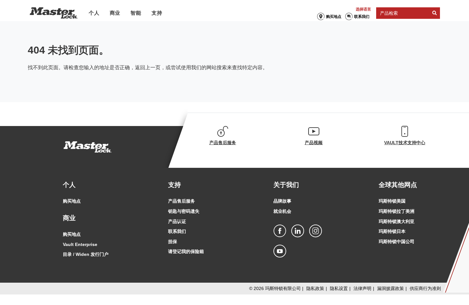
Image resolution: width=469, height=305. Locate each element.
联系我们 (361, 16)
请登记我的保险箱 (186, 251)
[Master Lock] (53, 13)
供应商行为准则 (425, 288)
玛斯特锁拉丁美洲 (396, 211)
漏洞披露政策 (390, 288)
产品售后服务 (181, 201)
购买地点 (333, 16)
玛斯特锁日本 (392, 231)
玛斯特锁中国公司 (396, 241)
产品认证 (177, 221)
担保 (172, 241)
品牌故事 (282, 201)
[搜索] (434, 13)
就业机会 (282, 211)
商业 (115, 13)
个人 (94, 13)
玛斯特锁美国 (392, 201)
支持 (157, 13)
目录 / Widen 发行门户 (85, 254)
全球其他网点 (398, 184)
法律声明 (362, 288)
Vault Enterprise (80, 244)
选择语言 (363, 9)
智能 (135, 13)
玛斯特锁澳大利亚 (396, 221)
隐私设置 (339, 288)
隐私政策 (315, 288)
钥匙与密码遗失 (183, 211)
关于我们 (286, 184)
